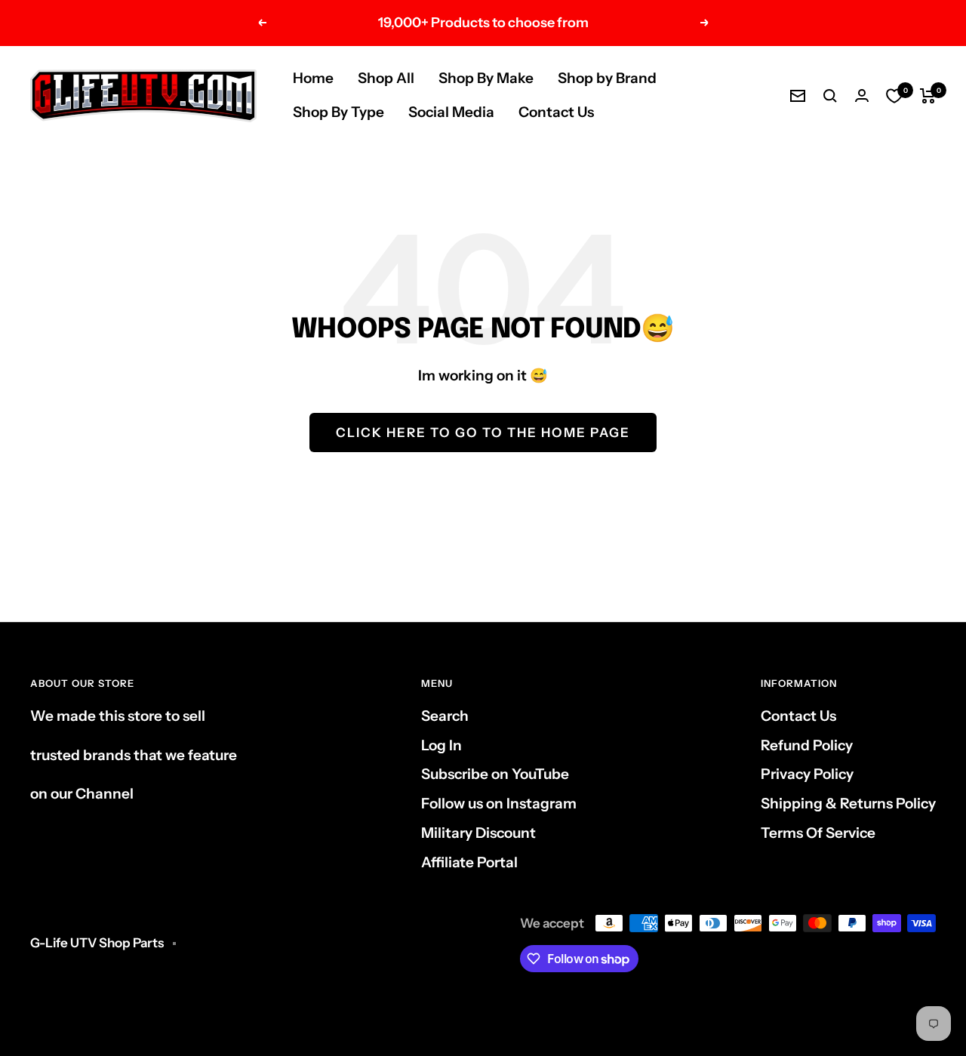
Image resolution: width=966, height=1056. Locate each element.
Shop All (386, 78)
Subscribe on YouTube (495, 774)
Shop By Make (486, 78)
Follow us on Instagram (499, 803)
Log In (441, 745)
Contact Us (556, 112)
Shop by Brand (607, 78)
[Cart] (928, 95)
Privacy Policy (807, 774)
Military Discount (478, 833)
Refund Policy (807, 745)
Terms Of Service (818, 833)
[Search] (830, 96)
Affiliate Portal (469, 862)
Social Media (451, 112)
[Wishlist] (894, 95)
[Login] (862, 95)
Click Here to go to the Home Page (483, 432)
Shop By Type (338, 112)
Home (313, 78)
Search (445, 716)
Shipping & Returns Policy (848, 803)
